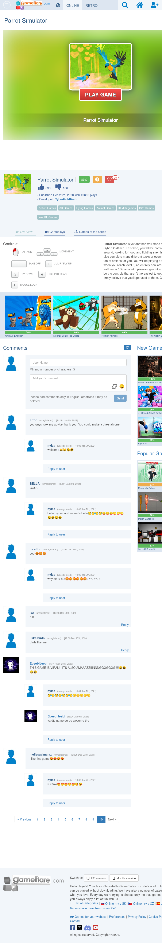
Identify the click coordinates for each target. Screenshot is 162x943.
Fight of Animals (109, 335)
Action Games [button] (47, 208)
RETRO (93, 5)
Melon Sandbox (146, 518)
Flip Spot (142, 443)
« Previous (24, 819)
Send (120, 398)
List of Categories (86, 903)
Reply (125, 624)
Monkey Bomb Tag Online (66, 335)
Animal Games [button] (105, 208)
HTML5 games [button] (127, 208)
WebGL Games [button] (48, 217)
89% (84, 179)
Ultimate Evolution (14, 335)
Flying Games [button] (84, 208)
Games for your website (90, 916)
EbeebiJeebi (38, 663)
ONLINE (74, 5)
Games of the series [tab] (92, 232)
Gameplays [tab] (57, 232)
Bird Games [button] (146, 208)
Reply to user (56, 469)
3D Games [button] (66, 208)
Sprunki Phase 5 (146, 549)
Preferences (117, 916)
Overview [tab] (25, 232)
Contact (75, 921)
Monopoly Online (146, 488)
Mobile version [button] (126, 878)
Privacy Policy (137, 916)
